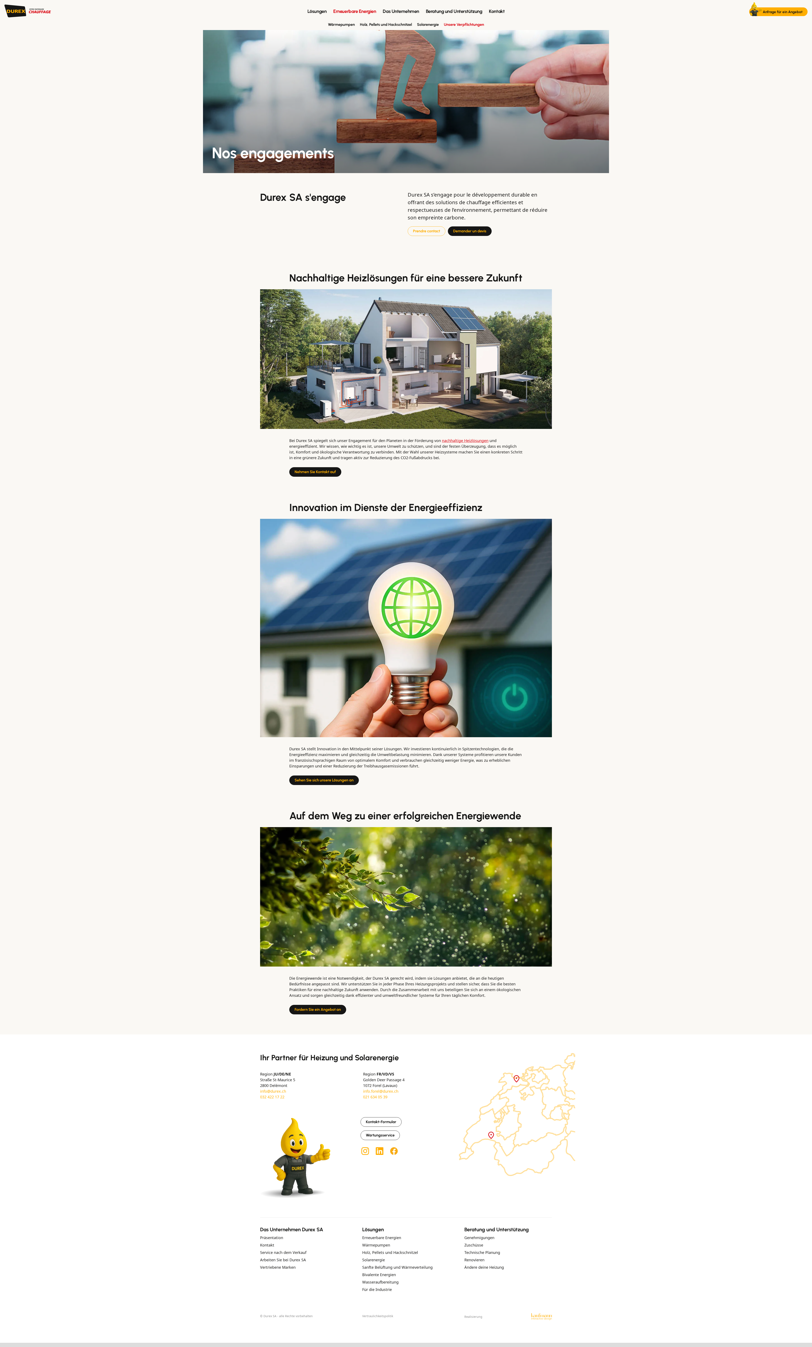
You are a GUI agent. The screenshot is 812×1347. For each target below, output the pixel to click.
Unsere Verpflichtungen (464, 24)
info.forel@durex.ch (380, 1091)
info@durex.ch (273, 1091)
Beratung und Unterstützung (454, 11)
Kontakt (497, 11)
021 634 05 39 (375, 1096)
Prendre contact (426, 231)
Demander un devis (469, 231)
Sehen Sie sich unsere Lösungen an (324, 780)
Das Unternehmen (401, 11)
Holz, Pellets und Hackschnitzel (386, 24)
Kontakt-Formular (381, 1122)
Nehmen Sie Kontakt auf (315, 472)
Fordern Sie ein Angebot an (318, 1009)
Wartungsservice (380, 1135)
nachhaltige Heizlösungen (465, 440)
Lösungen (316, 11)
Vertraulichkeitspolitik (377, 1316)
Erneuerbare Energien (354, 11)
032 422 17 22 (272, 1096)
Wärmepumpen (341, 24)
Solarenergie (428, 24)
